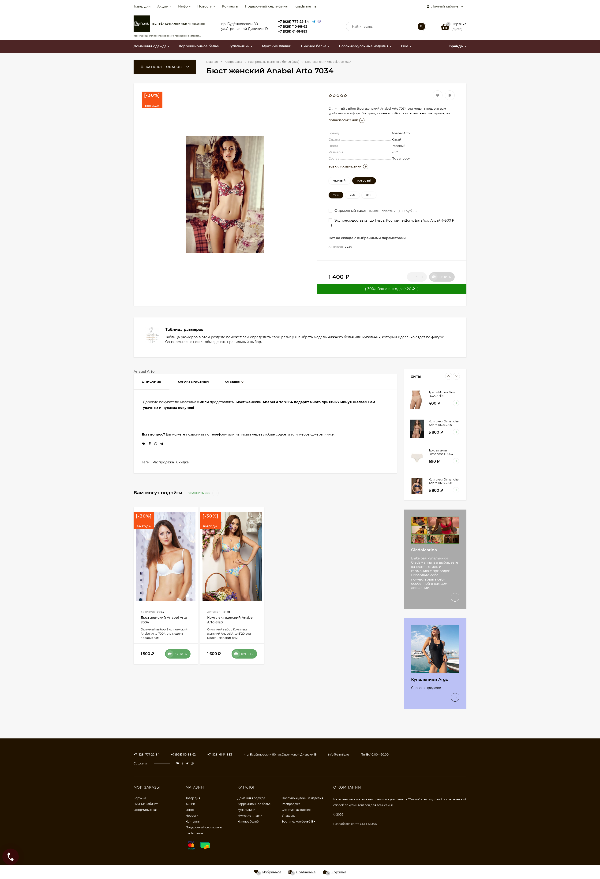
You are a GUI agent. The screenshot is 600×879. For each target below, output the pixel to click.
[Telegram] (313, 21)
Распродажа (163, 462)
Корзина (140, 798)
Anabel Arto (144, 371)
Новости (204, 6)
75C (352, 195)
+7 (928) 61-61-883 (292, 31)
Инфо (183, 6)
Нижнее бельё (248, 821)
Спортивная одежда (296, 810)
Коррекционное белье (253, 804)
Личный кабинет (146, 804)
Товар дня (141, 6)
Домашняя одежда (251, 798)
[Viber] (319, 21)
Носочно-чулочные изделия (302, 798)
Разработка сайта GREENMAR (355, 824)
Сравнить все (199, 493)
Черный (339, 180)
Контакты (230, 6)
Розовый (364, 180)
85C (368, 195)
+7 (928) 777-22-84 (293, 21)
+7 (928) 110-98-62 (292, 26)
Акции (163, 6)
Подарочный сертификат (267, 6)
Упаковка (289, 815)
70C (336, 195)
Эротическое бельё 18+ (298, 821)
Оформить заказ (145, 810)
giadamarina (306, 6)
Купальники (246, 810)
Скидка (182, 462)
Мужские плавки (249, 815)
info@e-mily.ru (338, 754)
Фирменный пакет (350, 211)
